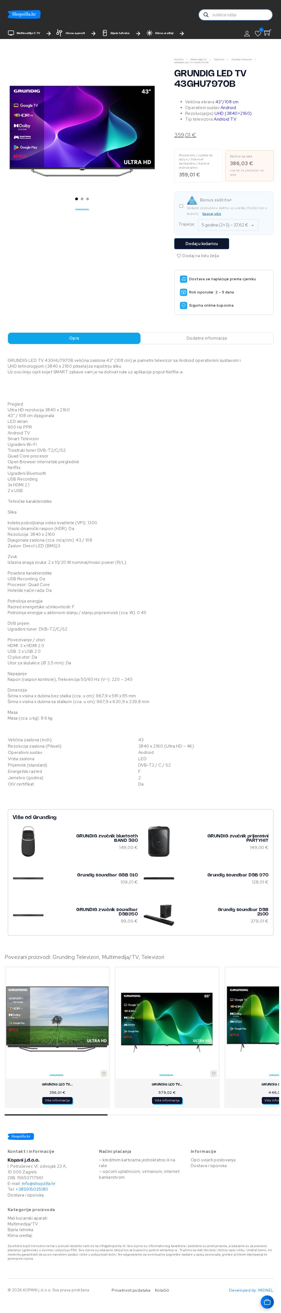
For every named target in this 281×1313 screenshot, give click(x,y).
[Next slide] (152, 131)
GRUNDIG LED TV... (57, 1084)
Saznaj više (211, 214)
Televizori (219, 59)
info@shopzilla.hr (38, 1183)
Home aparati (75, 33)
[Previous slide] (12, 131)
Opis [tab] (74, 338)
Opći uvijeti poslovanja (213, 1160)
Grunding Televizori (242, 59)
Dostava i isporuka (26, 1195)
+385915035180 (32, 1189)
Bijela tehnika (120, 33)
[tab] (76, 199)
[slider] (142, 1114)
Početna (179, 59)
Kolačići (162, 1290)
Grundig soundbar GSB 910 (107, 875)
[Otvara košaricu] (267, 1302)
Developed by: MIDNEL (251, 1290)
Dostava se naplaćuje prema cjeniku (222, 279)
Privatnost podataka (131, 1290)
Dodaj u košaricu (202, 243)
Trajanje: (187, 224)
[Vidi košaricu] (268, 32)
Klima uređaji (164, 33)
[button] (258, 33)
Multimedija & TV (28, 33)
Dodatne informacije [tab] (207, 338)
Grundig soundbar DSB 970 (238, 875)
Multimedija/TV (199, 59)
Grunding (45, 817)
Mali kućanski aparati (27, 1218)
